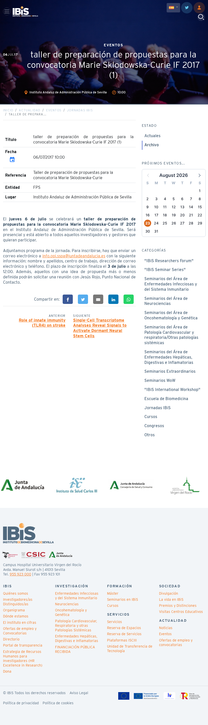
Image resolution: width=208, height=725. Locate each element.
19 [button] (174, 215)
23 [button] (147, 223)
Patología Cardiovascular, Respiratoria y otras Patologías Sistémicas (76, 625)
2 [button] (147, 199)
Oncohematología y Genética (71, 612)
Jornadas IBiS (80, 110)
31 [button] (156, 231)
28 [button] (191, 223)
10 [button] (156, 207)
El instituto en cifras (19, 622)
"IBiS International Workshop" (172, 389)
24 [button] (156, 223)
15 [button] (200, 207)
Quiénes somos (15, 593)
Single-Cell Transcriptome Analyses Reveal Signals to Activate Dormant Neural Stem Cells (100, 328)
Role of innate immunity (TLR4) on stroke (42, 323)
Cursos (150, 416)
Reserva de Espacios (124, 628)
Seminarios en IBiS (122, 599)
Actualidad (29, 110)
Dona (7, 671)
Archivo (151, 144)
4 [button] (165, 199)
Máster (112, 593)
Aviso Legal (79, 693)
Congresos (154, 425)
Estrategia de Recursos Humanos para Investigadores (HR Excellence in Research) (22, 659)
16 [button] (148, 215)
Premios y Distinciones (178, 606)
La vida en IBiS (171, 599)
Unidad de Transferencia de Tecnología (129, 648)
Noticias (165, 628)
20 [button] (182, 215)
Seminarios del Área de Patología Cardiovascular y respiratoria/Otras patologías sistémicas (171, 335)
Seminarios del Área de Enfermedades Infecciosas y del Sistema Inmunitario (170, 284)
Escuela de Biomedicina (166, 398)
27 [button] (182, 223)
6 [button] (182, 199)
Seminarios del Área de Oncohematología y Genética (171, 315)
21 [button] (191, 215)
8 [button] (200, 199)
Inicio (8, 110)
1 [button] (200, 191)
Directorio (11, 639)
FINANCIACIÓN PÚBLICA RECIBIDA (75, 649)
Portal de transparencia (22, 645)
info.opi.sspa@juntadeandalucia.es (73, 256)
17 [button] (156, 215)
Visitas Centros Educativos (181, 612)
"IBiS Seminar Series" (165, 269)
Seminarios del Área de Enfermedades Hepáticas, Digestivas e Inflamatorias (168, 357)
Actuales (152, 135)
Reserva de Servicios (124, 634)
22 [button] (200, 215)
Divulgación (168, 593)
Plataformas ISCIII (122, 640)
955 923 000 (20, 574)
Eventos (53, 110)
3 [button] (156, 199)
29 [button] (200, 223)
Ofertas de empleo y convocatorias (176, 642)
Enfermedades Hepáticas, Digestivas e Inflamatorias (76, 638)
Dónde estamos (15, 616)
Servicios (114, 622)
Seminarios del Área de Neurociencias (166, 301)
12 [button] (174, 207)
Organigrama (14, 610)
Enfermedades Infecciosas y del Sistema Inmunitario (76, 595)
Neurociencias (67, 604)
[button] (199, 175)
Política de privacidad (21, 703)
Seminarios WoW (160, 380)
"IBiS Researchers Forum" (169, 260)
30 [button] (147, 231)
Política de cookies (58, 703)
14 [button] (191, 207)
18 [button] (165, 215)
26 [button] (173, 223)
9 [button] (147, 207)
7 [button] (191, 199)
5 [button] (173, 199)
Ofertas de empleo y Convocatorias (20, 631)
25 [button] (165, 223)
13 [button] (182, 207)
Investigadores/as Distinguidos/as (17, 601)
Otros (149, 434)
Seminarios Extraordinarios (170, 371)
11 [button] (165, 207)
